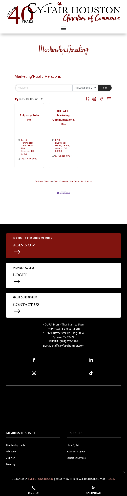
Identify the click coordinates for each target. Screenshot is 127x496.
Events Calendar (60, 181)
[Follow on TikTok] (91, 373)
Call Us (33, 492)
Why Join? (11, 451)
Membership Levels (15, 445)
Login (111, 478)
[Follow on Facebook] (34, 360)
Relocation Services (76, 457)
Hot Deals (74, 181)
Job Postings (86, 181)
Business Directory (43, 181)
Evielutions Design (40, 478)
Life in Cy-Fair (73, 445)
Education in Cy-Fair (76, 451)
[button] (16, 99)
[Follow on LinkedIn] (91, 360)
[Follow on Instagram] (34, 373)
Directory (10, 464)
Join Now (10, 457)
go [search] (106, 87)
